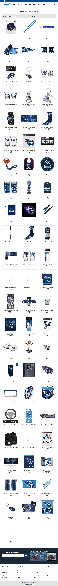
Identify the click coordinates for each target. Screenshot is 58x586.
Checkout (32, 570)
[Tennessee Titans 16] (29, 187)
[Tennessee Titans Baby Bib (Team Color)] (29, 164)
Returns (32, 574)
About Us (5, 572)
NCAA (34, 4)
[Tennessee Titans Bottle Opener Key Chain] (29, 96)
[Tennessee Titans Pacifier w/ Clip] (10, 164)
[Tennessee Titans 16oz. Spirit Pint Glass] (29, 256)
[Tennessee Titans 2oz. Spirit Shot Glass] (10, 96)
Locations (5, 570)
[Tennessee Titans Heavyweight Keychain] (47, 96)
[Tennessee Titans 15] (29, 210)
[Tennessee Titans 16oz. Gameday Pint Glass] (10, 142)
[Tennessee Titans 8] (29, 142)
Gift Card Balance (34, 577)
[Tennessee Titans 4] (10, 73)
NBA (30, 4)
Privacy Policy (5, 577)
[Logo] (6, 4)
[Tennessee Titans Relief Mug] (47, 50)
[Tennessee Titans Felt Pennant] (29, 50)
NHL (26, 4)
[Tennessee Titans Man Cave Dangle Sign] (47, 187)
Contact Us (5, 579)
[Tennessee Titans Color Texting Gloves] (10, 50)
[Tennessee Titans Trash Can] (10, 187)
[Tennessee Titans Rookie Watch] (10, 119)
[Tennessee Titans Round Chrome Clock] (47, 164)
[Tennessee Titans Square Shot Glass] (10, 27)
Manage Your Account (35, 575)
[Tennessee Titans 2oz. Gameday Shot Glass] (47, 73)
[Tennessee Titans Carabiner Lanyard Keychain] (47, 27)
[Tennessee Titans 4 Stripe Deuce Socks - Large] (47, 119)
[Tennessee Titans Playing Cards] (10, 210)
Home (14, 4)
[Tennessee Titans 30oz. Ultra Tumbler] (10, 256)
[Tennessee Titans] (47, 233)
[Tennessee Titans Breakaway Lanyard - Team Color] (47, 210)
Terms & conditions (6, 574)
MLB (22, 4)
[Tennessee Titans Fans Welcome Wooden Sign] (29, 119)
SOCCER (39, 4)
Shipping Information (34, 572)
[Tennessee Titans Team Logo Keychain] (29, 73)
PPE (44, 4)
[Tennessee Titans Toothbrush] (10, 233)
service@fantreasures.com (50, 570)
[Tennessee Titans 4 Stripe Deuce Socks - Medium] (29, 233)
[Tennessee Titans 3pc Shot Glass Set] (47, 142)
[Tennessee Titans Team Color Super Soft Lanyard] (29, 27)
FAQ (4, 575)
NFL (19, 4)
